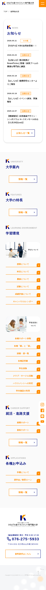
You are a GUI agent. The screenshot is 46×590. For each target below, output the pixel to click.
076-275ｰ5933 (25, 539)
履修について (23, 279)
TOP (5, 11)
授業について (23, 264)
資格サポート (23, 430)
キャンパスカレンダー (23, 301)
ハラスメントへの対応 (23, 383)
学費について (23, 472)
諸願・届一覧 (23, 353)
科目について (23, 272)
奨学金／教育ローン (23, 480)
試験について (23, 287)
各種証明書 (23, 361)
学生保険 (23, 368)
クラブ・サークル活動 (23, 376)
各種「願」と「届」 (23, 346)
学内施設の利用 (23, 391)
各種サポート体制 (23, 338)
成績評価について (23, 294)
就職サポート (23, 423)
